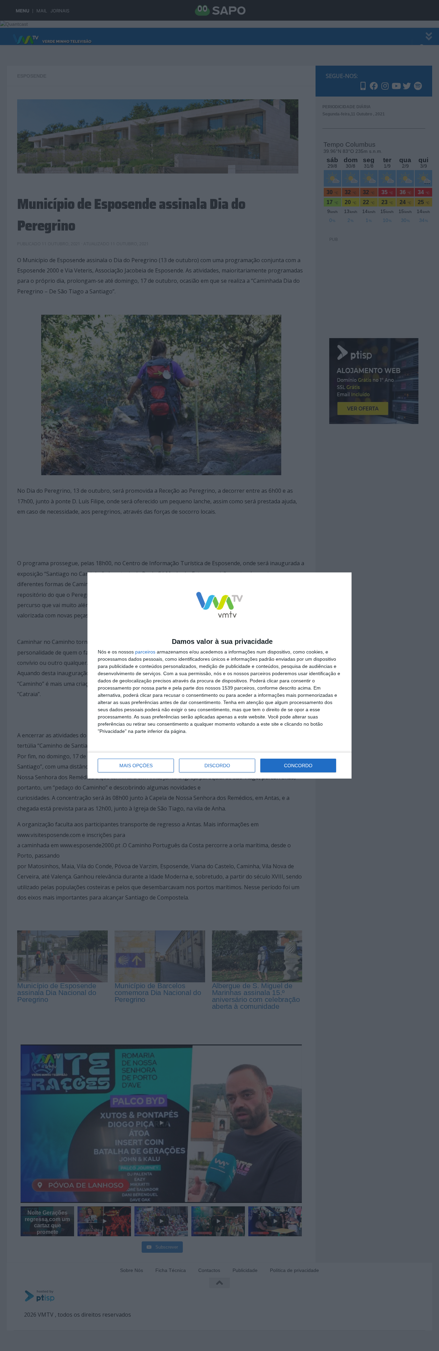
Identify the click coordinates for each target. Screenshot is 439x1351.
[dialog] (219, 675)
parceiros (145, 651)
